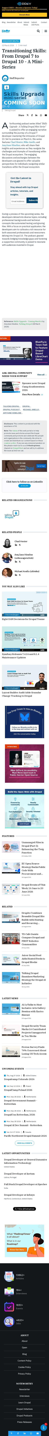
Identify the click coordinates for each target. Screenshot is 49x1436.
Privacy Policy (24, 1373)
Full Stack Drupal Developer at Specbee (25, 1184)
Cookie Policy (24, 1367)
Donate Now (24, 15)
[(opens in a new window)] (24, 3)
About (19, 22)
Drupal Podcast (11, 409)
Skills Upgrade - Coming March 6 (28, 321)
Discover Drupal (11, 41)
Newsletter (11, 22)
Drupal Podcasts (24, 1415)
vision (14, 431)
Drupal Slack (18, 448)
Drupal (26, 406)
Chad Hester (17, 142)
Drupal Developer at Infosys (19, 1194)
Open (24, 1347)
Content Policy (24, 1360)
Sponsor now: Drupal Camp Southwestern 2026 (33, 386)
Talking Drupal (25, 324)
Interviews (25, 1396)
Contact (44, 22)
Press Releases (24, 1422)
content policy (10, 443)
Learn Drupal (24, 1402)
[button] (23, 115)
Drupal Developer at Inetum (19, 1173)
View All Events (24, 1143)
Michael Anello (31, 409)
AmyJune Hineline (11, 145)
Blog (3, 22)
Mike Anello (29, 142)
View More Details (31, 394)
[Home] (6, 31)
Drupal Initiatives (24, 1409)
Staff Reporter (17, 78)
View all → (42, 374)
